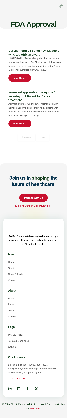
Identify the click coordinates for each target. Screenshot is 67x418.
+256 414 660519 (17, 378)
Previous (26, 137)
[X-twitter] (36, 388)
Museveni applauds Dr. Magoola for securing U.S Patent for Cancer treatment (33, 96)
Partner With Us (33, 197)
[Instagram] (10, 388)
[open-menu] (59, 6)
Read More (19, 78)
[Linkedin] (18, 388)
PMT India (34, 408)
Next (42, 137)
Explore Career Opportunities (32, 205)
